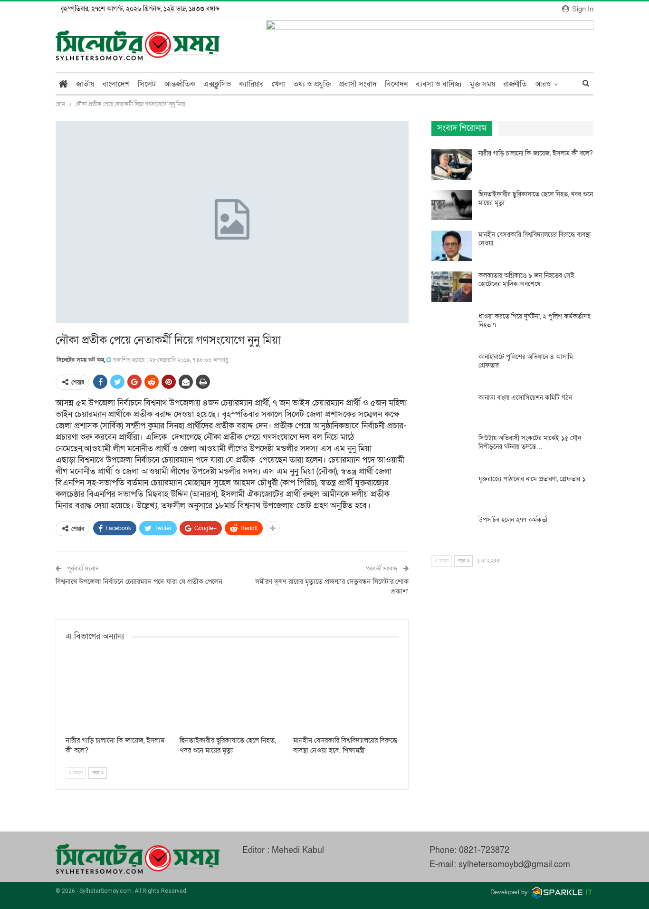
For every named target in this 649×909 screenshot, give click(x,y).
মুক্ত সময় (482, 84)
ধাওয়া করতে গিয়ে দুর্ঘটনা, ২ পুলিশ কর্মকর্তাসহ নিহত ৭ (534, 320)
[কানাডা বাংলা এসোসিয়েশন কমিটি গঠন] (451, 409)
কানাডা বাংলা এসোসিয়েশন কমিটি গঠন (525, 397)
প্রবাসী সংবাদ (358, 84)
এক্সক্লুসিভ (217, 84)
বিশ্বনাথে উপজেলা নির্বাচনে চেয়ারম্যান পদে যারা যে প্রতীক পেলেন (139, 581)
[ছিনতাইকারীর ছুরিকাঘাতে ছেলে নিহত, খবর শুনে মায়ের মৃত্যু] (232, 694)
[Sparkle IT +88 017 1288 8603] (562, 892)
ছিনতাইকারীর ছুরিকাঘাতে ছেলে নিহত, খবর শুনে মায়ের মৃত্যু (535, 198)
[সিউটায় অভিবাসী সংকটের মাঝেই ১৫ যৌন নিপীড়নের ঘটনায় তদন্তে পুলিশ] (451, 449)
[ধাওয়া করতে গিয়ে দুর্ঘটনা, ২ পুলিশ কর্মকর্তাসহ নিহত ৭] (451, 327)
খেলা (278, 84)
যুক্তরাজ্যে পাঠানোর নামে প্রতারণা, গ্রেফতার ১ (531, 479)
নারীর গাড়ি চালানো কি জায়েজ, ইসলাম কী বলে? (535, 153)
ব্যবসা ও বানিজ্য (439, 84)
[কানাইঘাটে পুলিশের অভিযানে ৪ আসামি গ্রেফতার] (451, 368)
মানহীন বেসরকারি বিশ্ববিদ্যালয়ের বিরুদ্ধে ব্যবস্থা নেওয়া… (534, 239)
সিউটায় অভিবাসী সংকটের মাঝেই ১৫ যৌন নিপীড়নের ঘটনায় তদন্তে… (529, 442)
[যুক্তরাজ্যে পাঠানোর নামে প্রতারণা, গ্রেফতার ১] (451, 490)
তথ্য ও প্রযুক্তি (312, 84)
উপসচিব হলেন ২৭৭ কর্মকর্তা (512, 519)
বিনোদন (396, 84)
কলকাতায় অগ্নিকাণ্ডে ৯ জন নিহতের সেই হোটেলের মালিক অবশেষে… (526, 280)
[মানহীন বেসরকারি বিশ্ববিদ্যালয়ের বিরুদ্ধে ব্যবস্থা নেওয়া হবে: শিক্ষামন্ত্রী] (346, 694)
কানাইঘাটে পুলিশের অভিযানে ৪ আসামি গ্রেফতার (525, 361)
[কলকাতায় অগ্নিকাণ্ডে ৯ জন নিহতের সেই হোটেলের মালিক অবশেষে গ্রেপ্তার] (451, 286)
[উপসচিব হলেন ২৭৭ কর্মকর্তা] (451, 531)
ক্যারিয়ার (251, 84)
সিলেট (147, 84)
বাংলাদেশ (116, 84)
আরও (543, 84)
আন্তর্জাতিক (179, 84)
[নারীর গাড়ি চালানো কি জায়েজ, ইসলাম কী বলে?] (118, 694)
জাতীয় (85, 84)
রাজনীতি (515, 84)
